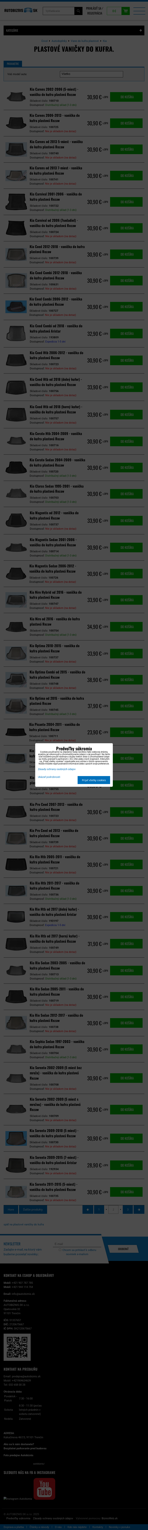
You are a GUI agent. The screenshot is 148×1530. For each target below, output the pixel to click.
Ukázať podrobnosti (49, 777)
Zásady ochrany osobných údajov (57, 769)
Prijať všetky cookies (94, 780)
